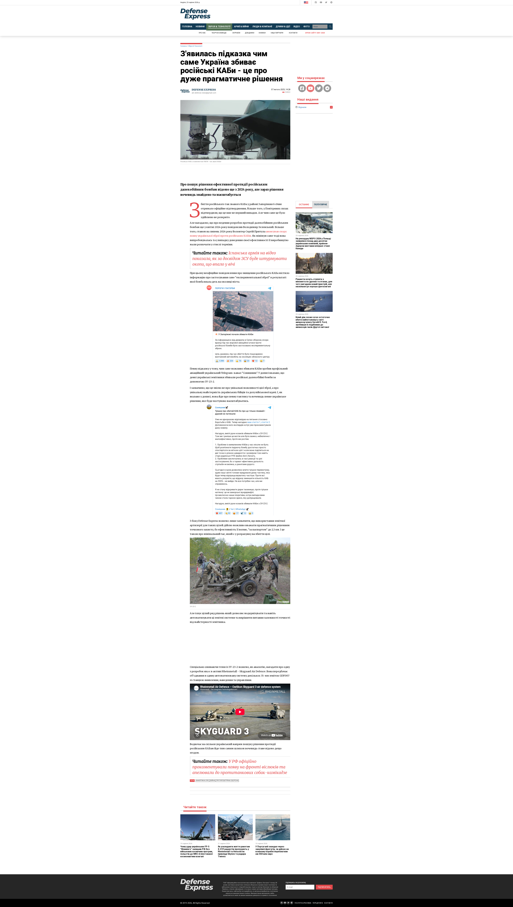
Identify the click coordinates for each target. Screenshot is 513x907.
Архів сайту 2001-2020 (315, 33)
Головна (183, 46)
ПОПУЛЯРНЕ (320, 204)
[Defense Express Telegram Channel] (331, 3)
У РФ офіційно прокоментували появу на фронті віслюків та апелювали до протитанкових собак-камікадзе (239, 767)
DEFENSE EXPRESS (204, 89)
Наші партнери (277, 33)
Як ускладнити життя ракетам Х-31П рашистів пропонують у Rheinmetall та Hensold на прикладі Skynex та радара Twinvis (234, 851)
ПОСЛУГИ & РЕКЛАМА (303, 903)
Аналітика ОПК (202, 780)
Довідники (249, 33)
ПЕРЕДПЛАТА (318, 903)
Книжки (262, 33)
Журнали (236, 33)
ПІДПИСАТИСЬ (324, 887)
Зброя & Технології (195, 46)
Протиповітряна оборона (227, 780)
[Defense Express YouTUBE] (321, 3)
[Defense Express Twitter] (326, 3)
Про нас (202, 33)
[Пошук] (330, 27)
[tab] (304, 204)
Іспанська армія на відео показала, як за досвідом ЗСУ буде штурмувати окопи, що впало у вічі (239, 258)
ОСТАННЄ (304, 204)
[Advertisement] (278, 14)
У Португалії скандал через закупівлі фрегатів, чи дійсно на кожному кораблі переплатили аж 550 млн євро (272, 850)
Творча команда (219, 33)
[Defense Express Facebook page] (316, 3)
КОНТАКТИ (328, 903)
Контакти (293, 33)
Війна (212, 780)
